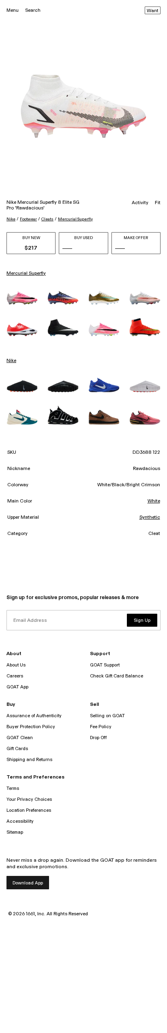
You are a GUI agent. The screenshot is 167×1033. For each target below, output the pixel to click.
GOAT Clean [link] (19, 737)
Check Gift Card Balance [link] (116, 676)
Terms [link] (12, 788)
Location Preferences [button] (28, 810)
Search (33, 10)
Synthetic (149, 517)
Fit (158, 203)
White (154, 501)
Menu (12, 10)
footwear (28, 219)
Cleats (47, 219)
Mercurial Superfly (75, 219)
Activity (140, 203)
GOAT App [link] (17, 687)
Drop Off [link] (98, 737)
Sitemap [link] (14, 832)
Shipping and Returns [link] (29, 759)
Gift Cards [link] (17, 748)
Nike (10, 219)
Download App (28, 883)
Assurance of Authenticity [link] (34, 716)
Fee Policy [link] (100, 727)
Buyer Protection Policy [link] (30, 727)
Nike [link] (11, 360)
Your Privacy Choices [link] (29, 799)
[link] (22, 298)
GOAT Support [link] (105, 665)
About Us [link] (16, 665)
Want (152, 11)
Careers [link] (14, 676)
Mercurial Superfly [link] (26, 273)
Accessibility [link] (20, 821)
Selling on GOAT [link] (107, 716)
